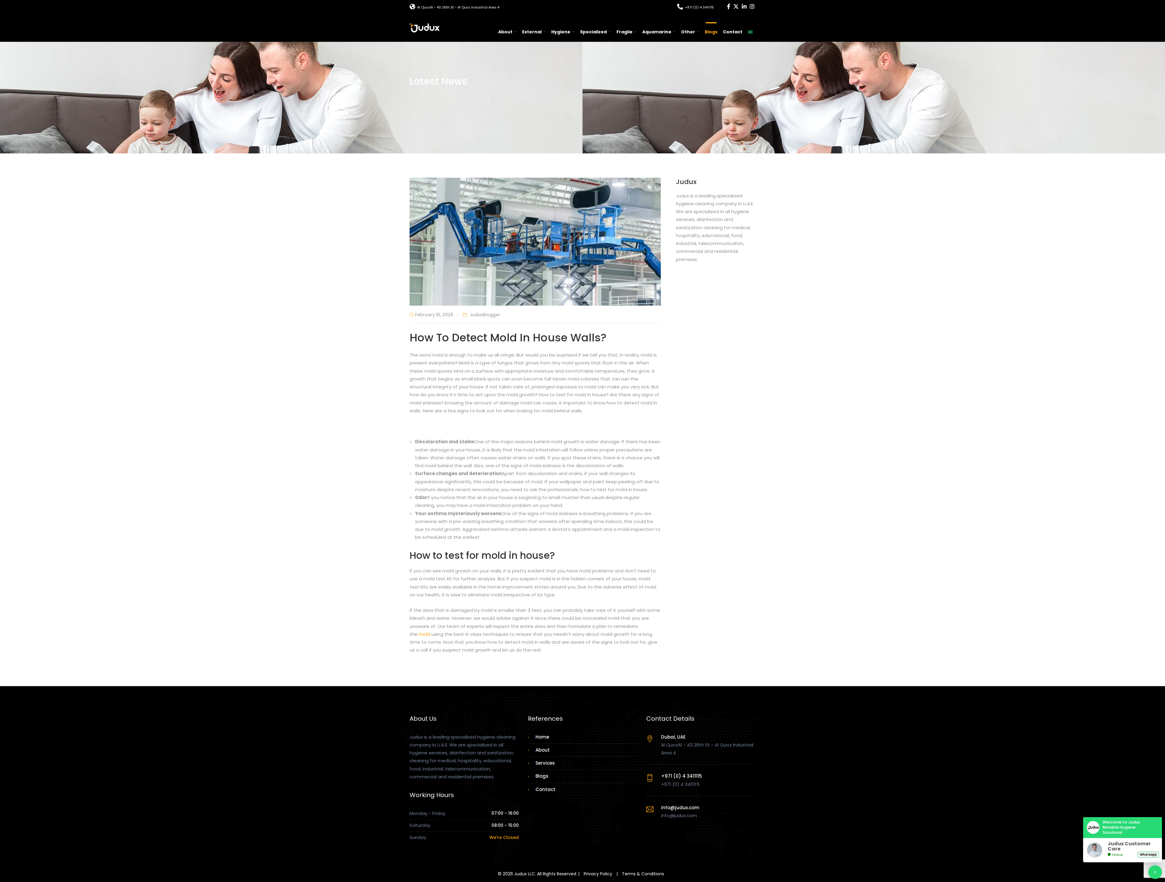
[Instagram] (752, 7)
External (532, 32)
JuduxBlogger (485, 315)
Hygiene (560, 32)
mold (424, 634)
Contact (732, 32)
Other (688, 32)
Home (542, 737)
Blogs (711, 32)
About (505, 32)
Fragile (624, 32)
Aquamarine (656, 32)
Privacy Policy (598, 874)
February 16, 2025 (434, 315)
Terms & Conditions (643, 874)
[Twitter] (736, 7)
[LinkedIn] (744, 7)
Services (545, 763)
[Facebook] (728, 7)
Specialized (593, 32)
